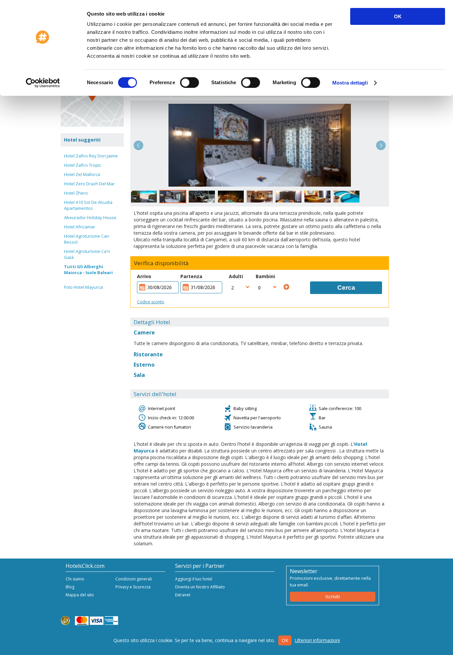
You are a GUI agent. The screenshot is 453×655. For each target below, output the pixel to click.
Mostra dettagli (350, 83)
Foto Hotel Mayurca (83, 287)
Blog (70, 587)
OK (398, 16)
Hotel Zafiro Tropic (82, 165)
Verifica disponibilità (161, 263)
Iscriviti (332, 596)
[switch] (189, 82)
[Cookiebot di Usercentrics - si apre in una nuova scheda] (43, 83)
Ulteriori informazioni (317, 640)
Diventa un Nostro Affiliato (200, 587)
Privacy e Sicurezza (133, 587)
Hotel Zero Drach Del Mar (89, 184)
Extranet (182, 595)
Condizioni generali (133, 579)
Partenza (191, 276)
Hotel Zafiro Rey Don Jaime (91, 156)
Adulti (236, 276)
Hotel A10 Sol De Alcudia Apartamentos (88, 205)
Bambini (265, 276)
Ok (285, 640)
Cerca (346, 287)
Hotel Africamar (79, 227)
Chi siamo (75, 579)
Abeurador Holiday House (90, 217)
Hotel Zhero (76, 193)
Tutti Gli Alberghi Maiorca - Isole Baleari (88, 269)
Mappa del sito (80, 595)
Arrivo (144, 276)
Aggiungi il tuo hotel (193, 579)
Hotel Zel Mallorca (82, 174)
